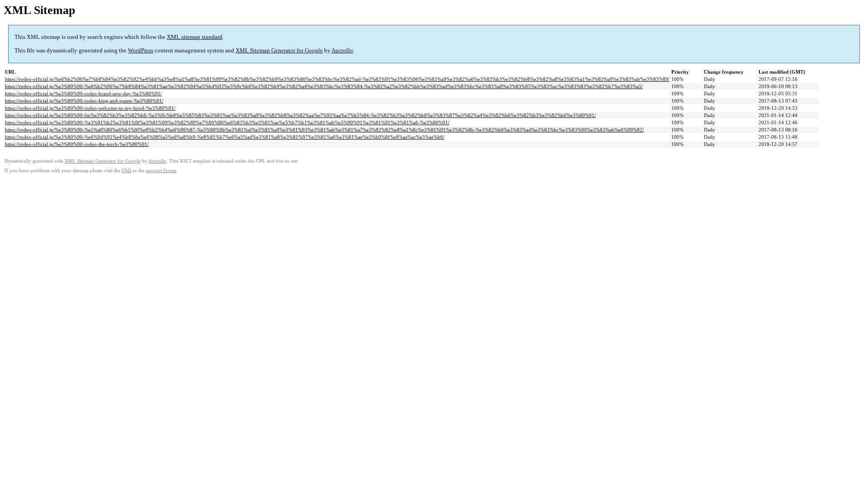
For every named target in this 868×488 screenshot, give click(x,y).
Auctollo (342, 50)
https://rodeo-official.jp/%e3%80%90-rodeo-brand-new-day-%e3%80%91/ (83, 93)
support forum (161, 170)
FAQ (126, 170)
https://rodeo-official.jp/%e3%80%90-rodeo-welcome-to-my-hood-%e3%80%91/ (90, 108)
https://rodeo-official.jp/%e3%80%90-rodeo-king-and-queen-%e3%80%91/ (84, 100)
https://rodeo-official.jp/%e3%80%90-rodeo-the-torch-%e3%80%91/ (77, 144)
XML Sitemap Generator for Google (279, 50)
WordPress (140, 50)
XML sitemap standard (194, 36)
